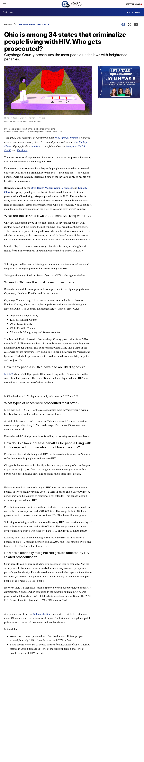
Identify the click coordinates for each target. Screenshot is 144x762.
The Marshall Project (33, 24)
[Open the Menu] (4, 4)
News (8, 24)
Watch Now (133, 4)
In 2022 (8, 374)
